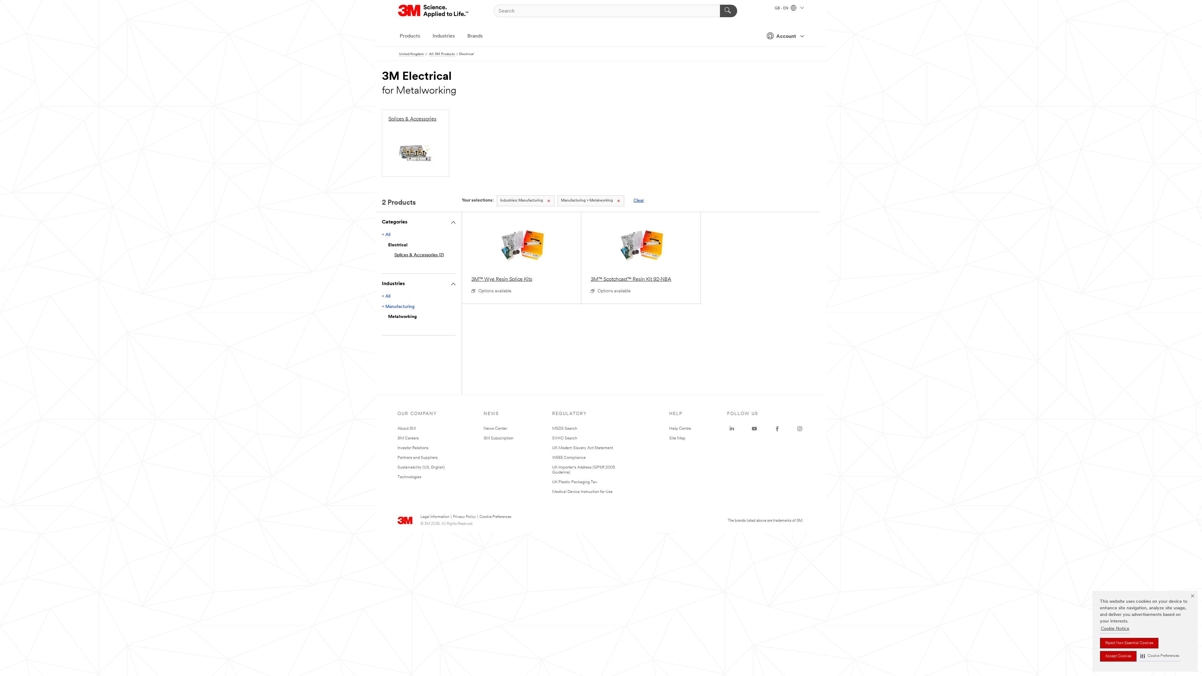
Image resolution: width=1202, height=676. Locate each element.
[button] (1159, 656)
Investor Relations (413, 448)
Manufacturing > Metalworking (587, 200)
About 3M (407, 429)
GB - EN (782, 8)
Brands (475, 36)
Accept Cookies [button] (1118, 656)
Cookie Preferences (495, 517)
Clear (639, 200)
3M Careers (408, 438)
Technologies (409, 477)
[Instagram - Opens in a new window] (799, 428)
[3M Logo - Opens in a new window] (433, 11)
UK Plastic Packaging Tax (574, 482)
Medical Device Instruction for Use (582, 492)
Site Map (677, 438)
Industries (444, 36)
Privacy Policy (464, 517)
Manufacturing (521, 200)
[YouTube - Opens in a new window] (754, 428)
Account (786, 36)
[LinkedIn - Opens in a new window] (732, 428)
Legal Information (434, 517)
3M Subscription (498, 438)
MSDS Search (564, 429)
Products (410, 36)
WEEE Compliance (569, 458)
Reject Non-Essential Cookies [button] (1129, 643)
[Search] (728, 11)
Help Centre (680, 429)
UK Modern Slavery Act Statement (582, 448)
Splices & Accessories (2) (419, 255)
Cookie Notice (1115, 629)
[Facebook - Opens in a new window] (777, 428)
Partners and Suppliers (418, 458)
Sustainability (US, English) (421, 467)
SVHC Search (564, 438)
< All (386, 235)
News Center (495, 429)
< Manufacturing (398, 307)
